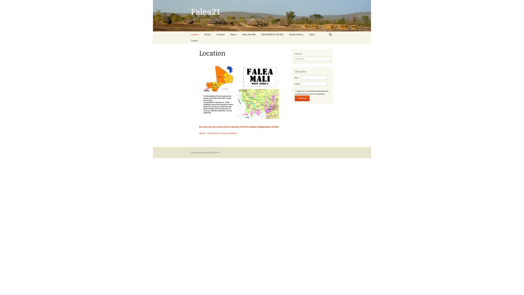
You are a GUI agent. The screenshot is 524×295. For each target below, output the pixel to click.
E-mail (297, 84)
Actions (207, 34)
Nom (296, 77)
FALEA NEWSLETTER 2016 (272, 34)
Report (233, 34)
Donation (221, 34)
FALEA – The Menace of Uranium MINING (218, 133)
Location (195, 34)
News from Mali (248, 34)
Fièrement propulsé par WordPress (205, 152)
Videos (312, 34)
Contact (194, 40)
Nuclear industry (296, 34)
